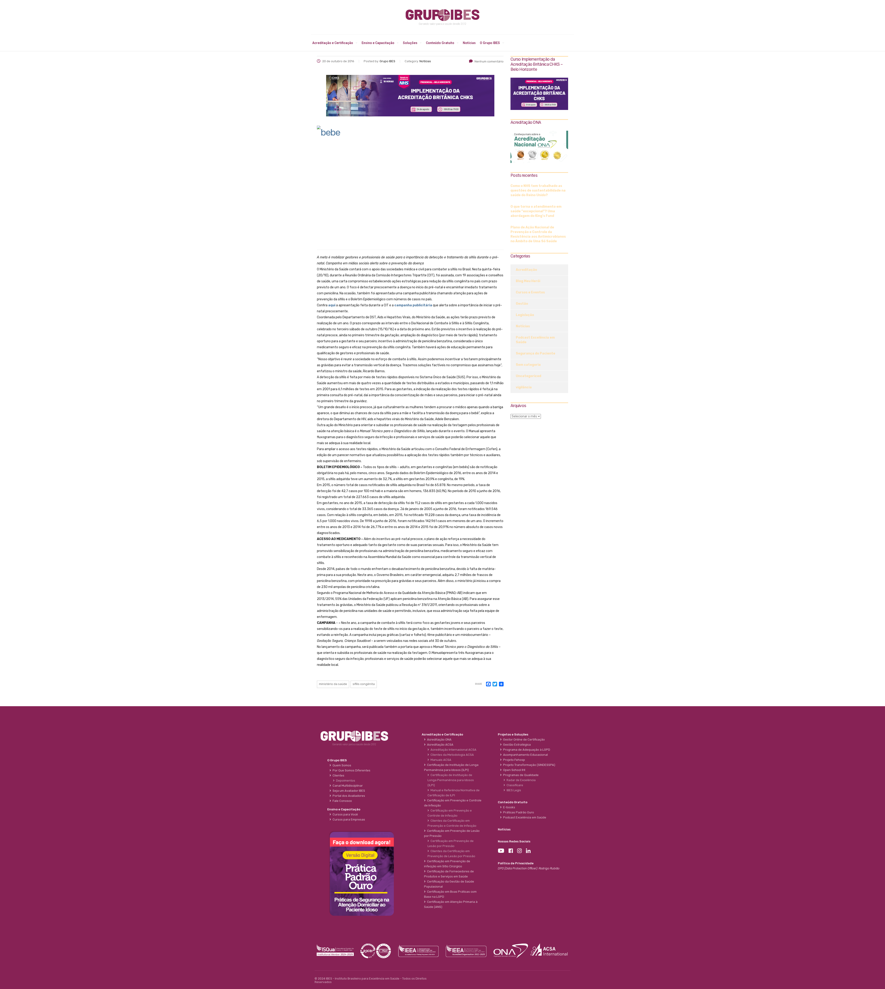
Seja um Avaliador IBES (348, 790)
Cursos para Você (344, 814)
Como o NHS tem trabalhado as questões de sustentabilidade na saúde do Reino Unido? (538, 190)
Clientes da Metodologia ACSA (451, 754)
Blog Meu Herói (528, 281)
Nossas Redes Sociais (514, 841)
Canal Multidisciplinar (347, 785)
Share (478, 684)
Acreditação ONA (438, 739)
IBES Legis (513, 790)
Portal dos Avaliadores (348, 795)
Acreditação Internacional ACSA (452, 749)
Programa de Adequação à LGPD (526, 749)
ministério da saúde (333, 684)
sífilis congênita (364, 684)
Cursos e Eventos (530, 292)
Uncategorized (528, 376)
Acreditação (526, 270)
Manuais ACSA (440, 760)
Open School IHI (513, 770)
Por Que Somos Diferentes (350, 770)
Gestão (522, 304)
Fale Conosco (341, 801)
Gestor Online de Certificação (523, 739)
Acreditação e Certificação (332, 43)
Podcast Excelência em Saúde (535, 340)
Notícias (469, 43)
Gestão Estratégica (516, 744)
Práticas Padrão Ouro (518, 812)
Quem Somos (341, 765)
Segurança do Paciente (535, 353)
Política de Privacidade (516, 863)
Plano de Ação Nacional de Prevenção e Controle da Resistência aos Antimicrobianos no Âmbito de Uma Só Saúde (538, 234)
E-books (508, 807)
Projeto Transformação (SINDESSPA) (528, 765)
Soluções (410, 43)
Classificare (514, 785)
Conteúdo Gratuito (440, 43)
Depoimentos (345, 780)
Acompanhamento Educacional (525, 754)
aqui (331, 305)
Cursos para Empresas (348, 819)
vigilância (524, 387)
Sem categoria (528, 365)
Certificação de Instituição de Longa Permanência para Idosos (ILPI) (451, 780)
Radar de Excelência (520, 780)
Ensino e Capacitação (378, 43)
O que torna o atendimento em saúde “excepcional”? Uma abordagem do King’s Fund (535, 211)
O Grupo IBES (490, 43)
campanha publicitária (413, 305)
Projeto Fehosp (513, 760)
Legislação (525, 315)
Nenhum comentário (489, 61)
